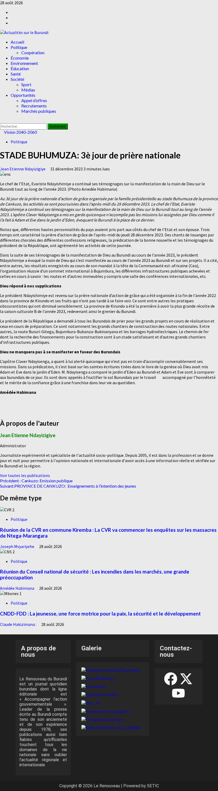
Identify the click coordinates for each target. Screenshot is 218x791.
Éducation (20, 68)
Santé (16, 73)
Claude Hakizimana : (18, 624)
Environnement (24, 63)
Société (17, 79)
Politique (19, 47)
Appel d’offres (34, 100)
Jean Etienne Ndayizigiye (23, 168)
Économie (20, 57)
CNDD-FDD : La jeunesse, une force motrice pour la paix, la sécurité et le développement (100, 614)
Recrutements (34, 105)
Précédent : (36, 480)
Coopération (32, 52)
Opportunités (23, 95)
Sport (26, 84)
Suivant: (68, 485)
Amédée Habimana (17, 588)
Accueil (17, 41)
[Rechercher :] (24, 126)
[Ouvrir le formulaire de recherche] (1, 120)
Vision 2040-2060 (20, 132)
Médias (28, 89)
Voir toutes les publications (25, 475)
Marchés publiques (38, 111)
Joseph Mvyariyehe (17, 546)
